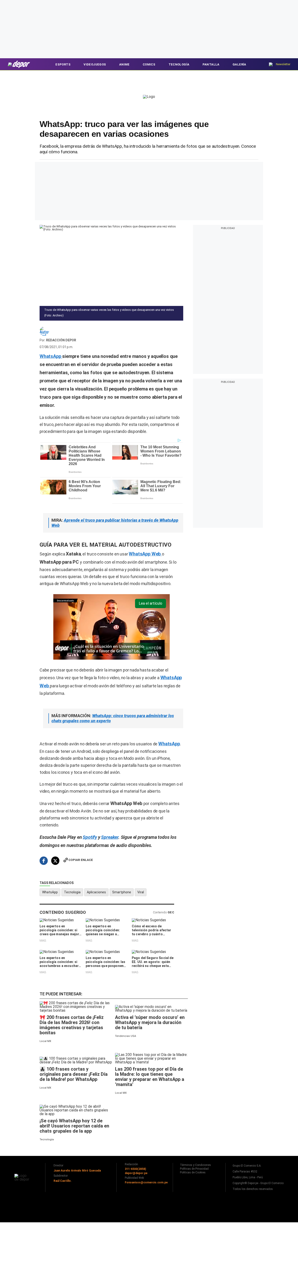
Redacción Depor (61, 340)
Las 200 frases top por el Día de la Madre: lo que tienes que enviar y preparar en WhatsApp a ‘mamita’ (149, 1076)
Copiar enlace (80, 860)
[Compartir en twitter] (55, 861)
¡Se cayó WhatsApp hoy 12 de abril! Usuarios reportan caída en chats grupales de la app (74, 1126)
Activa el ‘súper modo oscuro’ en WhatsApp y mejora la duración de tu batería (150, 1022)
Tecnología (179, 64)
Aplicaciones (96, 892)
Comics (149, 64)
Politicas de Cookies (193, 1172)
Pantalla (211, 64)
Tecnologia (72, 892)
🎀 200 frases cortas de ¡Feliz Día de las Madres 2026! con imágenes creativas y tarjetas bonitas (72, 1025)
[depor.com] (19, 64)
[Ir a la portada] (22, 1177)
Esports (63, 64)
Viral (140, 892)
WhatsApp (50, 892)
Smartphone (121, 892)
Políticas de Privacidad (194, 1168)
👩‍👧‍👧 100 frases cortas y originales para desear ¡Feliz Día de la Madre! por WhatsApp (74, 1074)
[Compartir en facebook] (44, 861)
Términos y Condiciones (195, 1165)
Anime (124, 64)
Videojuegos (95, 64)
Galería (239, 64)
